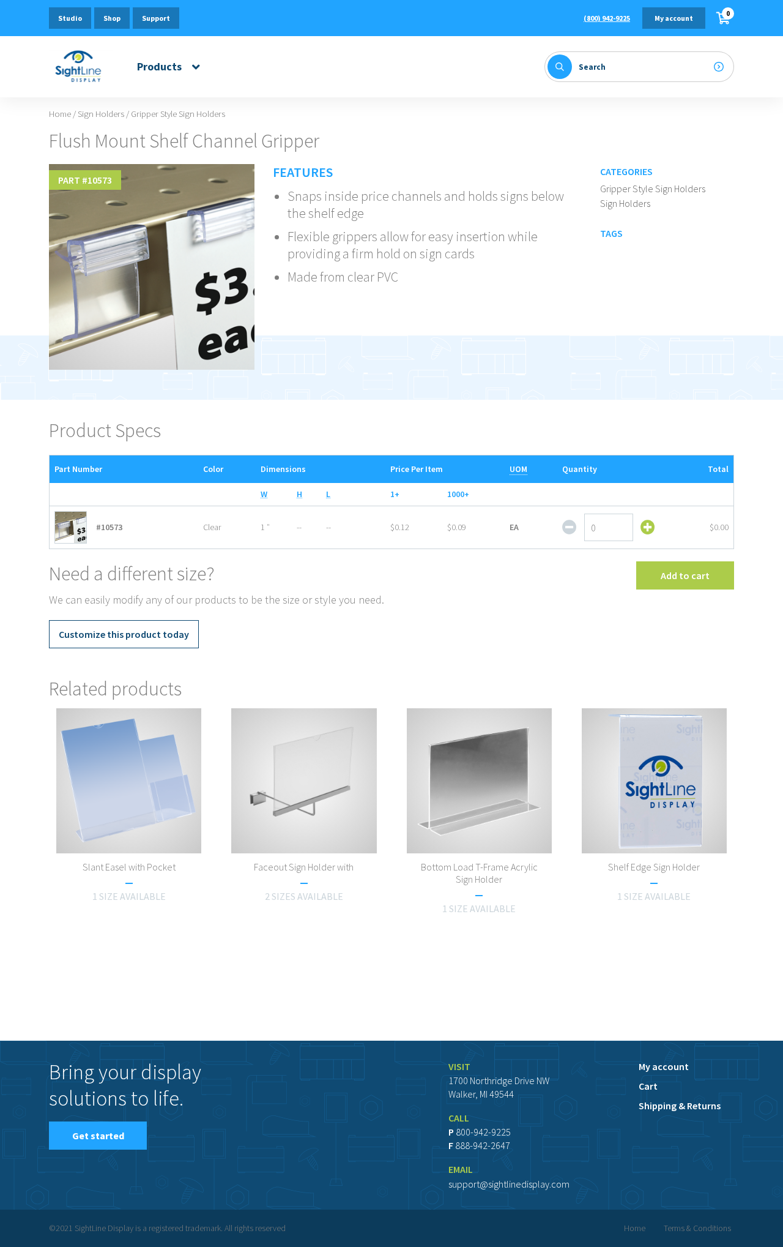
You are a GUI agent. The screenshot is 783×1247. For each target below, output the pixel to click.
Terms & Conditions (697, 1228)
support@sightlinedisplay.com (509, 1184)
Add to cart (685, 575)
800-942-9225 (483, 1132)
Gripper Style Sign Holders (652, 188)
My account (674, 18)
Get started (98, 1135)
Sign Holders (101, 113)
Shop (112, 18)
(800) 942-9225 (607, 18)
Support (156, 18)
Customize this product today (124, 634)
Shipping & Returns (680, 1105)
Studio (70, 18)
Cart (648, 1086)
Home (60, 113)
